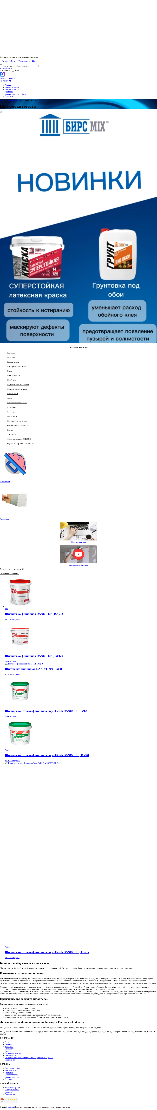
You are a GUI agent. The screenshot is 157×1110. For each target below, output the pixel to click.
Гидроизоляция (13, 362)
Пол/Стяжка (11, 380)
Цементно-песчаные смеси (17, 403)
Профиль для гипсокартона (17, 389)
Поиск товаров (9, 66)
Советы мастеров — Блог (15, 94)
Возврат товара (11, 1075)
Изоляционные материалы (17, 421)
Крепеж (10, 430)
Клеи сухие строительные (16, 366)
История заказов (12, 1090)
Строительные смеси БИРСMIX (19, 439)
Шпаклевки (13, 100)
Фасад (9, 398)
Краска (9, 371)
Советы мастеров (78, 542)
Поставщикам (11, 1055)
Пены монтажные (13, 376)
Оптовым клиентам (13, 1053)
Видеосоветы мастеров (78, 565)
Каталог (3, 100)
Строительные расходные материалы (20, 444)
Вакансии (9, 1051)
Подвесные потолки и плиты (18, 385)
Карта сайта (10, 1060)
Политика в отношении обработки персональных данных (29, 1058)
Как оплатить (10, 1070)
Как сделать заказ (12, 1068)
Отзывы (8, 1079)
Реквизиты (9, 1049)
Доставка (9, 92)
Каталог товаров (12, 87)
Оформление (10, 1094)
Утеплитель (11, 434)
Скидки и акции (12, 89)
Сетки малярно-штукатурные (18, 425)
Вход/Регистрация (12, 1087)
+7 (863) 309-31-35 (7, 68)
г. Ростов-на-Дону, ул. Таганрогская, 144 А (18, 61)
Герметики (11, 353)
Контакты (9, 96)
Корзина (8, 1092)
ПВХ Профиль (12, 394)
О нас (7, 1042)
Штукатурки (12, 412)
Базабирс (10, 1107)
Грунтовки (11, 357)
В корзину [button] (15, 619)
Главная (8, 85)
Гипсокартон (12, 416)
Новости (8, 1044)
